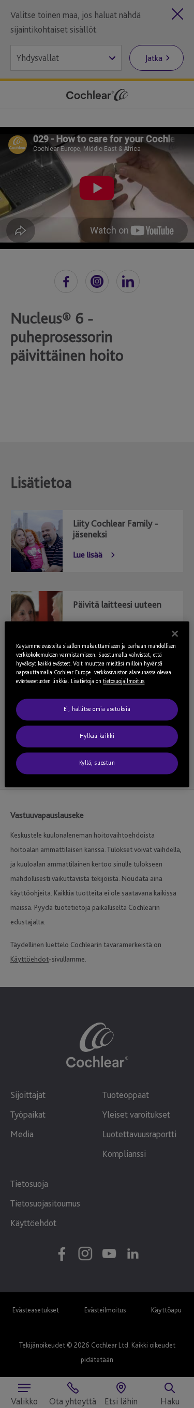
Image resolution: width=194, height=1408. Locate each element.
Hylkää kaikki (97, 735)
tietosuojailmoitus (123, 681)
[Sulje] (174, 633)
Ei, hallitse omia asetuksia (97, 709)
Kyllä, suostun (97, 762)
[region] (97, 704)
